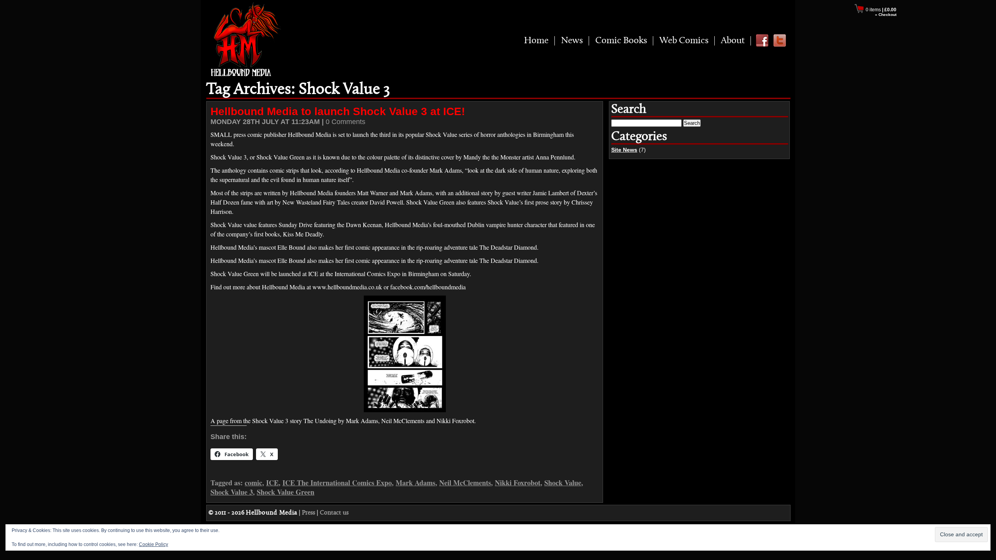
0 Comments (345, 122)
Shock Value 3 (231, 492)
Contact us (334, 513)
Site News (624, 150)
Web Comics (683, 41)
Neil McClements (465, 483)
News (572, 41)
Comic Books (621, 41)
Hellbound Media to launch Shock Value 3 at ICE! (337, 111)
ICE (272, 483)
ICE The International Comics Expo (337, 483)
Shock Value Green (285, 492)
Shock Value (562, 483)
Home (536, 41)
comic (253, 483)
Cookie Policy (153, 544)
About (733, 41)
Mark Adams (415, 483)
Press (308, 513)
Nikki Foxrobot (517, 483)
